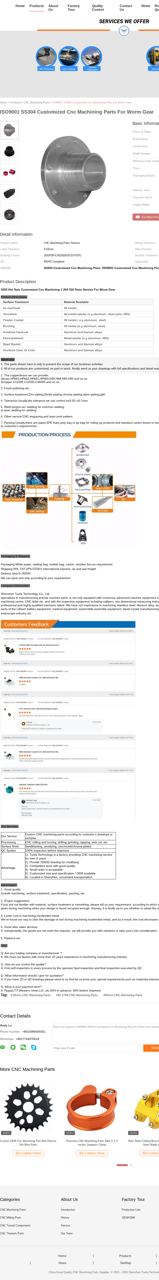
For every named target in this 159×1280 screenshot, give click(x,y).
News (145, 6)
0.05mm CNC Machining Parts (30, 995)
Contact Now (31, 1153)
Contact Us (126, 7)
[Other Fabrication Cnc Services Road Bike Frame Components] (92, 1107)
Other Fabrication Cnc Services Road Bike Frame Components (91, 1142)
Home (20, 6)
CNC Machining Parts (13, 1209)
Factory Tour (74, 7)
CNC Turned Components (15, 1225)
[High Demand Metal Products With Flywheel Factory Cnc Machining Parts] (28, 1107)
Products (36, 6)
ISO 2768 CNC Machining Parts (77, 995)
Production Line (131, 1209)
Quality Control (98, 7)
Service (65, 1225)
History (65, 1217)
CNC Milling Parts (10, 1217)
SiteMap (125, 1263)
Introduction (68, 1209)
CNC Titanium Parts (12, 1233)
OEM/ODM (128, 1217)
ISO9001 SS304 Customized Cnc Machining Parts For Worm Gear (92, 102)
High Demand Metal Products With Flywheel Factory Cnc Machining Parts (28, 1142)
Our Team (67, 1233)
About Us (53, 7)
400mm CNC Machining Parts (122, 995)
